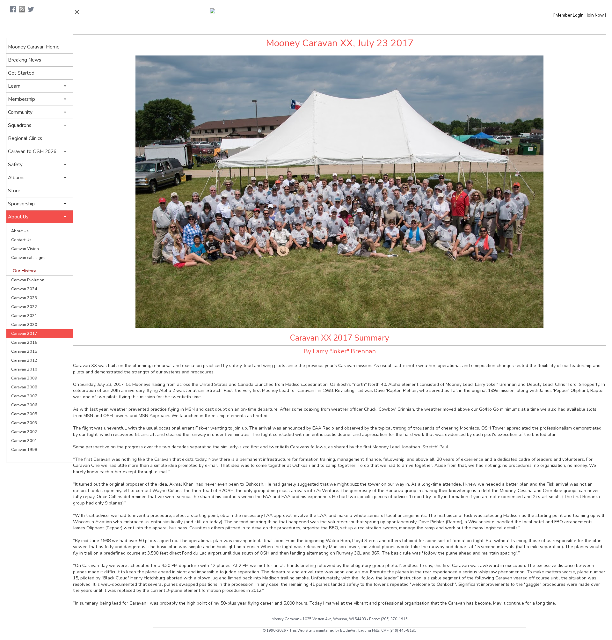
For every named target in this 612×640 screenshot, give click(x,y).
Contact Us (21, 239)
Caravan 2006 (24, 405)
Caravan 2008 (24, 387)
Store (14, 190)
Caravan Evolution (27, 280)
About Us (18, 216)
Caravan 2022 (24, 306)
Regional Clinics (25, 138)
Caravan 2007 (24, 396)
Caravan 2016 (24, 342)
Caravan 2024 (24, 288)
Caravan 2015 (24, 351)
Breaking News (24, 59)
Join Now (595, 15)
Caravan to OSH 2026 (32, 151)
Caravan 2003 (24, 422)
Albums (16, 177)
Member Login (570, 15)
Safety (15, 164)
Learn (14, 86)
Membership (21, 99)
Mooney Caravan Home (34, 46)
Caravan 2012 (24, 360)
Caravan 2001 (24, 440)
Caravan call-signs (28, 257)
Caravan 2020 (24, 324)
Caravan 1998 (24, 449)
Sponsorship (21, 203)
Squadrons (19, 125)
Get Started (21, 73)
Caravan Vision (25, 248)
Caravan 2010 (24, 369)
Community (20, 112)
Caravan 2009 (24, 378)
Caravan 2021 (24, 315)
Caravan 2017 (24, 333)
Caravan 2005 (24, 413)
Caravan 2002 (24, 431)
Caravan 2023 (24, 297)
